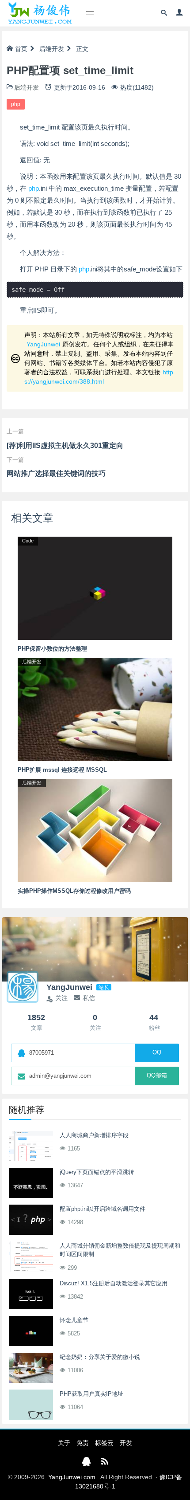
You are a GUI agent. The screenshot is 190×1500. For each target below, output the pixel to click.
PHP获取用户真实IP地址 (91, 1393)
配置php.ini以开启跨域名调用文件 (102, 1208)
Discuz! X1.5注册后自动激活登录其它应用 (113, 1283)
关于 (64, 1442)
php (15, 104)
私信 (89, 997)
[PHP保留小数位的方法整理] (95, 587)
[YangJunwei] (39, 13)
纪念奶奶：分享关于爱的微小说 (100, 1357)
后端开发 (51, 48)
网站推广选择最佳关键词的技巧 (56, 473)
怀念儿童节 (74, 1320)
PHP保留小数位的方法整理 (52, 648)
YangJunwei (43, 344)
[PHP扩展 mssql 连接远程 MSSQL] (95, 708)
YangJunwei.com (71, 1476)
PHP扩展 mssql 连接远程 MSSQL (62, 769)
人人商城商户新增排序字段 (94, 1135)
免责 (82, 1442)
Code (28, 540)
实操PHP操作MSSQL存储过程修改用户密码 (74, 890)
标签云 (104, 1442)
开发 (126, 1442)
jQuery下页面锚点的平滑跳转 (97, 1172)
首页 (21, 48)
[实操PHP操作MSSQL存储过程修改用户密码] (95, 829)
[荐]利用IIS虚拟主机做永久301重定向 (65, 445)
